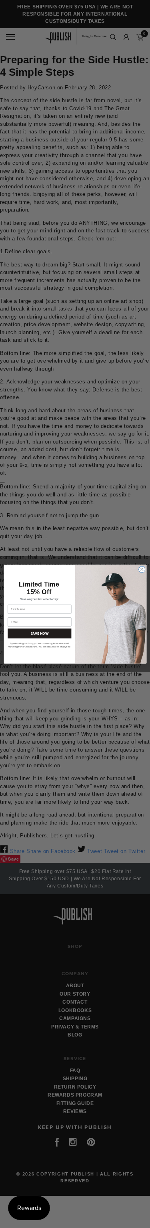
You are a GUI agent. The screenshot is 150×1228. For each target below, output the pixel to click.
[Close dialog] (141, 569)
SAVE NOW (39, 633)
